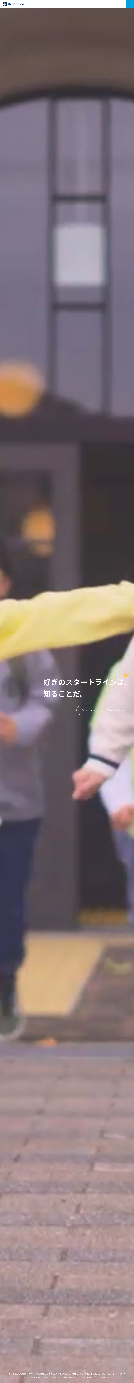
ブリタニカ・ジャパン (13, 4)
